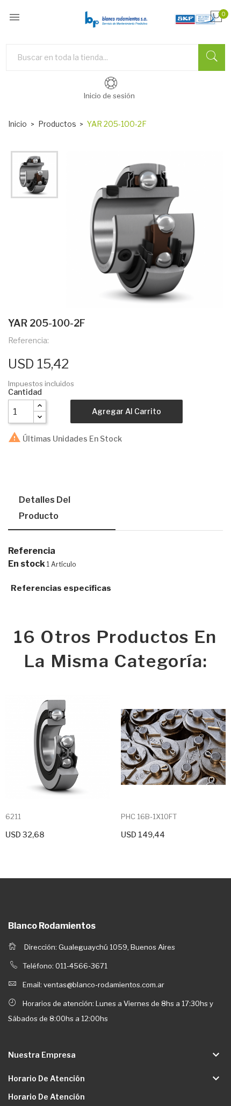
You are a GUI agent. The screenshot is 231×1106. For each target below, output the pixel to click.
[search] (211, 57)
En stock (26, 564)
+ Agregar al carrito (38, 833)
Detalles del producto (44, 508)
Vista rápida (57, 751)
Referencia (31, 551)
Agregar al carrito (126, 411)
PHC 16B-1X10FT (149, 816)
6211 (13, 816)
